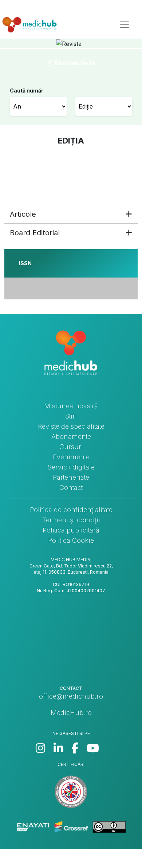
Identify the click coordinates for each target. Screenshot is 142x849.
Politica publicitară (71, 530)
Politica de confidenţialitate (71, 510)
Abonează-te (73, 63)
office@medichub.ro (71, 696)
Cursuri (71, 447)
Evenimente (71, 457)
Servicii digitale (71, 467)
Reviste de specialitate (71, 426)
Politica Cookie (71, 540)
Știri (71, 416)
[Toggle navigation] (124, 24)
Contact (71, 487)
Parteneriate (71, 477)
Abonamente (71, 436)
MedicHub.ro (71, 712)
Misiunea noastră (71, 406)
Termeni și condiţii (71, 520)
